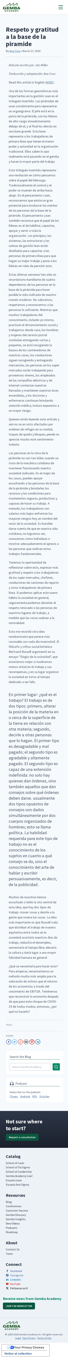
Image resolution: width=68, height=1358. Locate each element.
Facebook (16, 1271)
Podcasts (11, 1228)
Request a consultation (22, 1137)
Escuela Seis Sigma (17, 1184)
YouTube (15, 1284)
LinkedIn (15, 1279)
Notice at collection (18, 1353)
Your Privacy (29, 1338)
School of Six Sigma (18, 1167)
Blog (9, 1202)
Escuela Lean (14, 1180)
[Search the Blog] (35, 1067)
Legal (18, 1338)
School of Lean (15, 1163)
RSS (34, 1096)
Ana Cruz (15, 51)
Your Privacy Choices (29, 1347)
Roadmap (12, 1232)
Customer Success (17, 1210)
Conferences (13, 1206)
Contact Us (13, 1249)
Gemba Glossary (16, 1215)
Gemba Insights (16, 1219)
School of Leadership (19, 1171)
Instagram (16, 1275)
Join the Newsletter (19, 1306)
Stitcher (44, 1096)
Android (25, 1096)
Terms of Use (44, 1338)
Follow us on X (19, 1288)
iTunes (14, 1096)
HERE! (49, 82)
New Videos (13, 1223)
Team (9, 1253)
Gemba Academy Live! (19, 1176)
